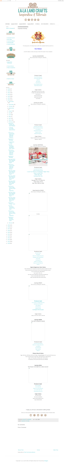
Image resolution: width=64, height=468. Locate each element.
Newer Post (21, 450)
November (11, 104)
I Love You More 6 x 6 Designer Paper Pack (38, 171)
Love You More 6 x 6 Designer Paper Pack (38, 302)
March (10, 120)
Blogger (46, 460)
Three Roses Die (38, 82)
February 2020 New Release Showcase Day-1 (11, 199)
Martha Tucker (10, 78)
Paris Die (38, 264)
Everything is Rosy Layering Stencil (38, 257)
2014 (9, 234)
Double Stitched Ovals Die (38, 85)
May (10, 116)
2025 (9, 90)
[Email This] (35, 419)
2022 (9, 96)
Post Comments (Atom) (29, 452)
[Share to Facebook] (38, 419)
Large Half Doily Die (38, 347)
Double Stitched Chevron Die (38, 130)
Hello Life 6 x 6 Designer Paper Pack (38, 255)
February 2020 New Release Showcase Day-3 (11, 183)
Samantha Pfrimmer (9, 62)
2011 (9, 239)
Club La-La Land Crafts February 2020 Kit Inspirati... (11, 135)
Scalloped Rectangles (38, 309)
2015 (9, 232)
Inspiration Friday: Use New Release (11, 124)
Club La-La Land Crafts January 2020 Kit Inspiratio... (11, 188)
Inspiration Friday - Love (11, 203)
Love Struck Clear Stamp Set (38, 343)
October (11, 106)
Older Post (55, 450)
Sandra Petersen (11, 44)
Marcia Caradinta (11, 67)
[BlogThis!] (36, 419)
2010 (9, 241)
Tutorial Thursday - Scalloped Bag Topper (11, 146)
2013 (9, 236)
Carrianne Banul (11, 41)
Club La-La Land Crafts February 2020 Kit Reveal (11, 166)
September (11, 108)
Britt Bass (9, 39)
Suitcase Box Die (38, 176)
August (10, 111)
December (11, 101)
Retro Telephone (38, 305)
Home (38, 450)
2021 (9, 98)
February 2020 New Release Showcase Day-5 (11, 172)
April (10, 118)
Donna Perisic (10, 66)
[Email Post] (33, 419)
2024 (9, 92)
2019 (9, 225)
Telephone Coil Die (38, 132)
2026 (9, 89)
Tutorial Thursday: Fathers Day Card (11, 207)
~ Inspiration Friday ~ (11, 142)
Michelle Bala (10, 42)
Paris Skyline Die (38, 260)
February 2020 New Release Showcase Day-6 (11, 161)
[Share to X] (37, 419)
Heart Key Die (38, 174)
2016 (9, 230)
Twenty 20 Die (38, 258)
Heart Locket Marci (38, 385)
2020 (9, 100)
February (11, 121)
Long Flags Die (38, 346)
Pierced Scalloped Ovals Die (38, 84)
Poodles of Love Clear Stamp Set (38, 388)
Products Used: (38, 301)
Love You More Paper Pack (38, 78)
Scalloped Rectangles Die (38, 133)
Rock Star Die (38, 81)
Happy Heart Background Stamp (38, 170)
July (10, 112)
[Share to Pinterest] (39, 419)
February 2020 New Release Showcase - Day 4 (11, 177)
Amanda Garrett (11, 37)
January (11, 222)
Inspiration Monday (25, 420)
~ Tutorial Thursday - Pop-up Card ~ (11, 129)
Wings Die (38, 350)
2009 (9, 243)
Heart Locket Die (38, 173)
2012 (9, 237)
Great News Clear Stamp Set (38, 126)
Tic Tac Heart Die (38, 129)
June (10, 114)
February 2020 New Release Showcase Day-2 (11, 194)
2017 (9, 228)
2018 (9, 227)
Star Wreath (38, 254)
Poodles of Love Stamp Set (38, 261)
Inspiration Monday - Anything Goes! (10, 219)
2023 (9, 94)
